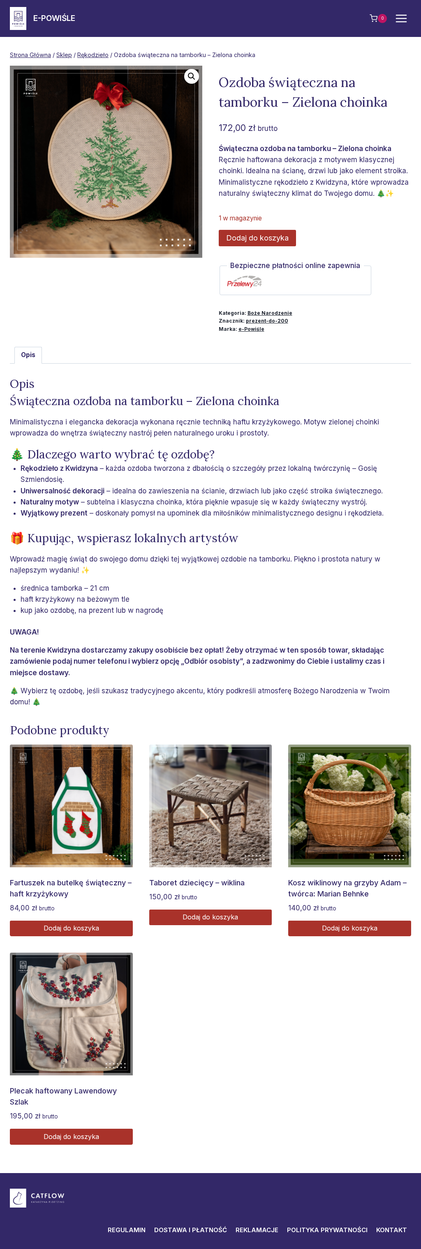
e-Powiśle (251, 329)
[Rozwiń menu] (401, 18)
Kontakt (391, 1230)
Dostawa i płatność (190, 1230)
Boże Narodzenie (270, 313)
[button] (191, 76)
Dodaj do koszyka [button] (71, 928)
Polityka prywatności (327, 1230)
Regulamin (127, 1230)
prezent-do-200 (267, 321)
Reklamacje (257, 1230)
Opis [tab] (28, 355)
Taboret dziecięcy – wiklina (197, 882)
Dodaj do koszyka (257, 238)
